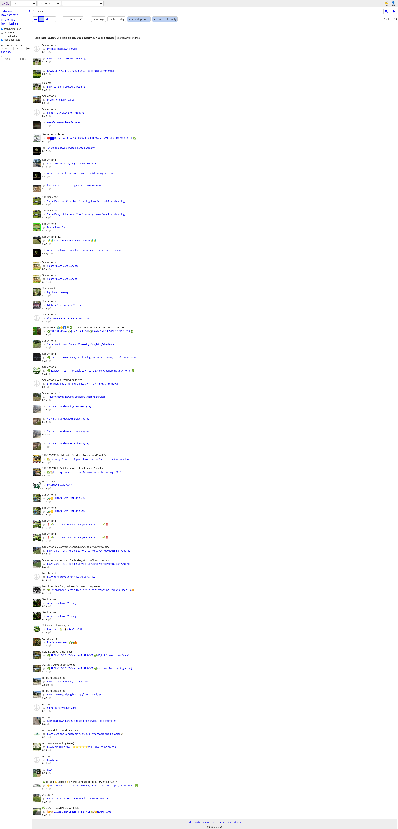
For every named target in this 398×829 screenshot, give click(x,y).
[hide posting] (50, 52)
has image (9, 32)
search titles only (12, 28)
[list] (35, 19)
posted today (10, 36)
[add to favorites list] (44, 49)
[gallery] (47, 19)
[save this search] (394, 11)
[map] (53, 19)
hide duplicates (12, 39)
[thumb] (41, 19)
